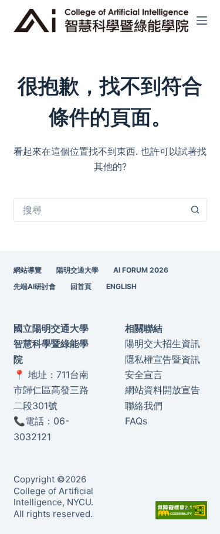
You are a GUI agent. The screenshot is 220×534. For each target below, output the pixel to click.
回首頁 (81, 286)
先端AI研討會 (34, 286)
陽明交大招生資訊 (162, 343)
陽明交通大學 (77, 270)
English (121, 286)
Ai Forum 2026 (140, 270)
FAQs (136, 421)
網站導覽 (27, 270)
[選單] (202, 20)
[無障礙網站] (181, 509)
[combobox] (99, 210)
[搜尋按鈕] (195, 210)
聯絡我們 (144, 405)
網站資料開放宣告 (162, 390)
